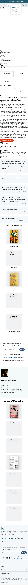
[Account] (23, 5)
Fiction (1, 146)
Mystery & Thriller (4, 143)
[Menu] (2, 4)
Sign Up (22, 349)
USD (16, 9)
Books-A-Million (19, 88)
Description (2, 95)
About (2, 566)
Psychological (13, 146)
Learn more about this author (7, 395)
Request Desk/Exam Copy (7, 140)
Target (20, 91)
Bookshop (3, 91)
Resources (3, 569)
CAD (16, 11)
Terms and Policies (5, 573)
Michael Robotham (5, 52)
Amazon (2, 88)
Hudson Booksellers (12, 91)
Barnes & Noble (10, 88)
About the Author (4, 150)
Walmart (2, 94)
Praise (1, 157)
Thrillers (6, 146)
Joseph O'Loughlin (4, 149)
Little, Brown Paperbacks (5, 60)
